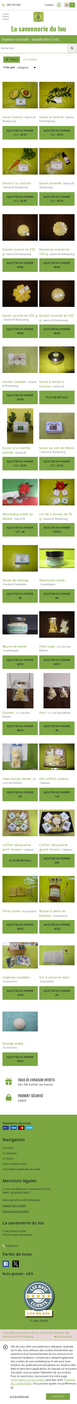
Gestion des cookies (14, 1205)
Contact (49, 5)
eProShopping (25, 1336)
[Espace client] (59, 5)
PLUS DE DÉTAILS (57, 397)
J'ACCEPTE (58, 1396)
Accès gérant (64, 1336)
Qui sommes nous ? (16, 1164)
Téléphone (11, 1246)
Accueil (8, 1148)
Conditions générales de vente (22, 1169)
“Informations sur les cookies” (28, 1380)
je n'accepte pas (19, 1396)
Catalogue (10, 1153)
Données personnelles (15, 1211)
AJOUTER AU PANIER (20, 132)
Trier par (9, 67)
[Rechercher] (72, 48)
